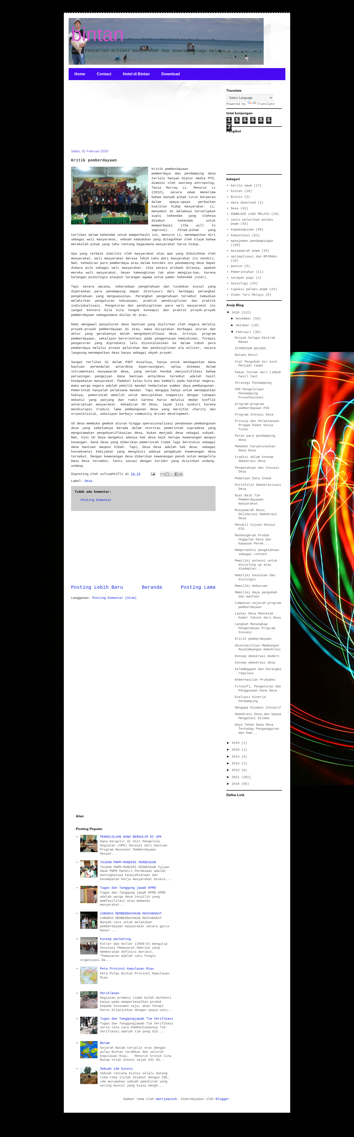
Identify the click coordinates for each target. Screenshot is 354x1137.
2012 (236, 770)
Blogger (222, 1099)
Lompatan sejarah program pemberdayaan (258, 605)
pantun (236, 266)
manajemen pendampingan (252, 241)
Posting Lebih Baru (97, 587)
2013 (236, 763)
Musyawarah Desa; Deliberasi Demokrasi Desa (256, 514)
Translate (266, 104)
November (244, 318)
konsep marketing (115, 939)
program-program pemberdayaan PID (252, 406)
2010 (236, 784)
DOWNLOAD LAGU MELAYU (250, 214)
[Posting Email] (153, 474)
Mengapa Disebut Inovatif (258, 707)
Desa (88, 481)
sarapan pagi (242, 278)
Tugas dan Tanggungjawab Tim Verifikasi (136, 1019)
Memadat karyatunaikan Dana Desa (255, 448)
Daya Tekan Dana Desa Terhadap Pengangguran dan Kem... (257, 729)
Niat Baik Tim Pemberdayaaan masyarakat (249, 499)
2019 (236, 743)
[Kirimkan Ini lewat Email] (162, 474)
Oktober (243, 325)
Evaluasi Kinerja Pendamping (250, 699)
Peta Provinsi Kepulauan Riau (127, 969)
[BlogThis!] (167, 474)
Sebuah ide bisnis (116, 1069)
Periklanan (109, 993)
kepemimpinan (242, 229)
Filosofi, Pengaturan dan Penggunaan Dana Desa (258, 688)
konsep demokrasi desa (255, 662)
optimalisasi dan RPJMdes (254, 256)
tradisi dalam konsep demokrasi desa (254, 459)
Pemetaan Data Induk (253, 478)
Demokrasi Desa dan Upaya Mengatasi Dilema (258, 716)
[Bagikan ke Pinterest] (180, 474)
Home (79, 74)
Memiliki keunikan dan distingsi (255, 577)
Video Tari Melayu (247, 295)
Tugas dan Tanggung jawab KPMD (128, 888)
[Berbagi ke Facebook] (176, 474)
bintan (97, 34)
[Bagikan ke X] (171, 474)
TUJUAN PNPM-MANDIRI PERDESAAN (128, 862)
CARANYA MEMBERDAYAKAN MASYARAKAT (131, 913)
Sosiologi (239, 283)
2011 (236, 777)
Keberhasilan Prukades (255, 680)
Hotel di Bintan (136, 74)
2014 (236, 757)
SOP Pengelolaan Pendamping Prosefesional (249, 393)
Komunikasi (240, 235)
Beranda (152, 587)
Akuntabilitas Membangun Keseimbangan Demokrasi (258, 648)
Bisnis (236, 197)
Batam (105, 1043)
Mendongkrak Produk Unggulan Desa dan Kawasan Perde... (253, 539)
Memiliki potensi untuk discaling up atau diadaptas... (256, 565)
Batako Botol (246, 355)
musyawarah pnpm (245, 251)
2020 (236, 312)
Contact (104, 74)
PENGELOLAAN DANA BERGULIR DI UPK (131, 837)
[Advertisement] (107, 117)
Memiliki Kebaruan (251, 586)
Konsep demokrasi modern (257, 656)
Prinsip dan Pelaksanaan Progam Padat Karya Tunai (257, 425)
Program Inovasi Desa (254, 414)
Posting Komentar (96, 500)
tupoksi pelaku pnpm (249, 289)
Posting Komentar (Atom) (114, 598)
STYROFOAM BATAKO (250, 348)
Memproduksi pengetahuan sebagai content (257, 552)
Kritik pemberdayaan (253, 639)
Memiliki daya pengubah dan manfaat (256, 594)
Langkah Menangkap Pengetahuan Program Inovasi (255, 628)
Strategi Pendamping (253, 383)
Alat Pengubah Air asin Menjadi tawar (256, 364)
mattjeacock (166, 1099)
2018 (236, 750)
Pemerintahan (242, 272)
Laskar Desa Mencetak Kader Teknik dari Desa (258, 616)
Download (170, 74)
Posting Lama (198, 587)
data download (243, 202)
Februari (244, 332)
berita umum (241, 185)
